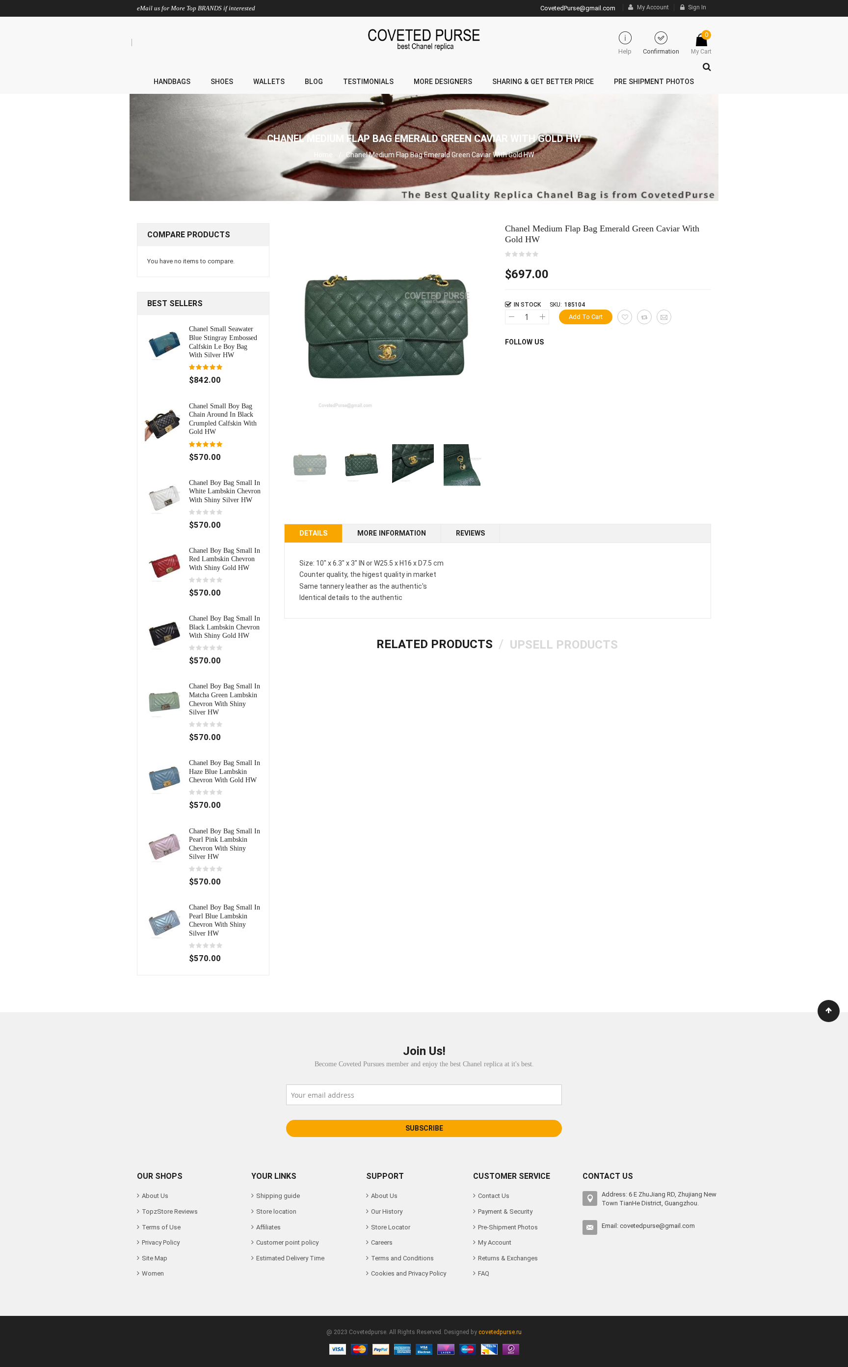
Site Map (154, 1258)
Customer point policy (287, 1242)
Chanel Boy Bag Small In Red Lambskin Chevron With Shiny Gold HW (224, 558)
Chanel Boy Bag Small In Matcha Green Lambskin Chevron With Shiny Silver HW (224, 699)
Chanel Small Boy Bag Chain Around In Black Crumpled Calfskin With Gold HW (223, 419)
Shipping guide (278, 1195)
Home (323, 155)
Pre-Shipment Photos (508, 1227)
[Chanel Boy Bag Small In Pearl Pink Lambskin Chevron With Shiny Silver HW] (164, 846)
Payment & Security (505, 1211)
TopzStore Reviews (170, 1211)
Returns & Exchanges (508, 1258)
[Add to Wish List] (624, 317)
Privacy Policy (161, 1242)
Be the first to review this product (522, 254)
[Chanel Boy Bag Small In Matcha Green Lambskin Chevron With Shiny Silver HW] (164, 701)
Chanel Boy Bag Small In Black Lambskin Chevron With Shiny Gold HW (224, 626)
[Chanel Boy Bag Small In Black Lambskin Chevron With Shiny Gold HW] (164, 633)
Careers (382, 1242)
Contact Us (493, 1195)
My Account (653, 7)
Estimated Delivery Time (290, 1258)
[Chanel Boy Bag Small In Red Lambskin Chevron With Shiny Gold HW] (164, 565)
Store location (276, 1211)
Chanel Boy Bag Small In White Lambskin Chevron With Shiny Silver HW (225, 491)
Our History (386, 1211)
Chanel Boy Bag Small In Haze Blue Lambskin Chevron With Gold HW (224, 771)
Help (625, 51)
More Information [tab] (391, 533)
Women (153, 1273)
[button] (361, 465)
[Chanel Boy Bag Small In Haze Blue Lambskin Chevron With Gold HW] (164, 778)
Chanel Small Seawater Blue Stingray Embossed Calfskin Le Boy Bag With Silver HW (223, 342)
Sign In (697, 7)
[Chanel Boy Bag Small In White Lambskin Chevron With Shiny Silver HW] (164, 497)
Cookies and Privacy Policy (408, 1273)
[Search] (704, 64)
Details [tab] (313, 533)
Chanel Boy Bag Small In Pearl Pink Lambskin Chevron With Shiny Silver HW (224, 844)
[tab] (434, 644)
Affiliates (268, 1227)
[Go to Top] (829, 1011)
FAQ (483, 1273)
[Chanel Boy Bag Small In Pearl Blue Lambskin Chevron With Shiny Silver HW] (164, 922)
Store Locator (390, 1227)
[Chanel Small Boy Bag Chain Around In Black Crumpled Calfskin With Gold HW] (164, 421)
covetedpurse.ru (500, 1332)
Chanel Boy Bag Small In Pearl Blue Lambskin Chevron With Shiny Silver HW (224, 920)
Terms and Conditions (402, 1258)
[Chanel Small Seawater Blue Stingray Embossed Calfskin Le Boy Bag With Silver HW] (164, 344)
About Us (155, 1195)
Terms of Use (161, 1227)
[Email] (664, 317)
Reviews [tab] (470, 533)
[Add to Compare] (644, 317)
